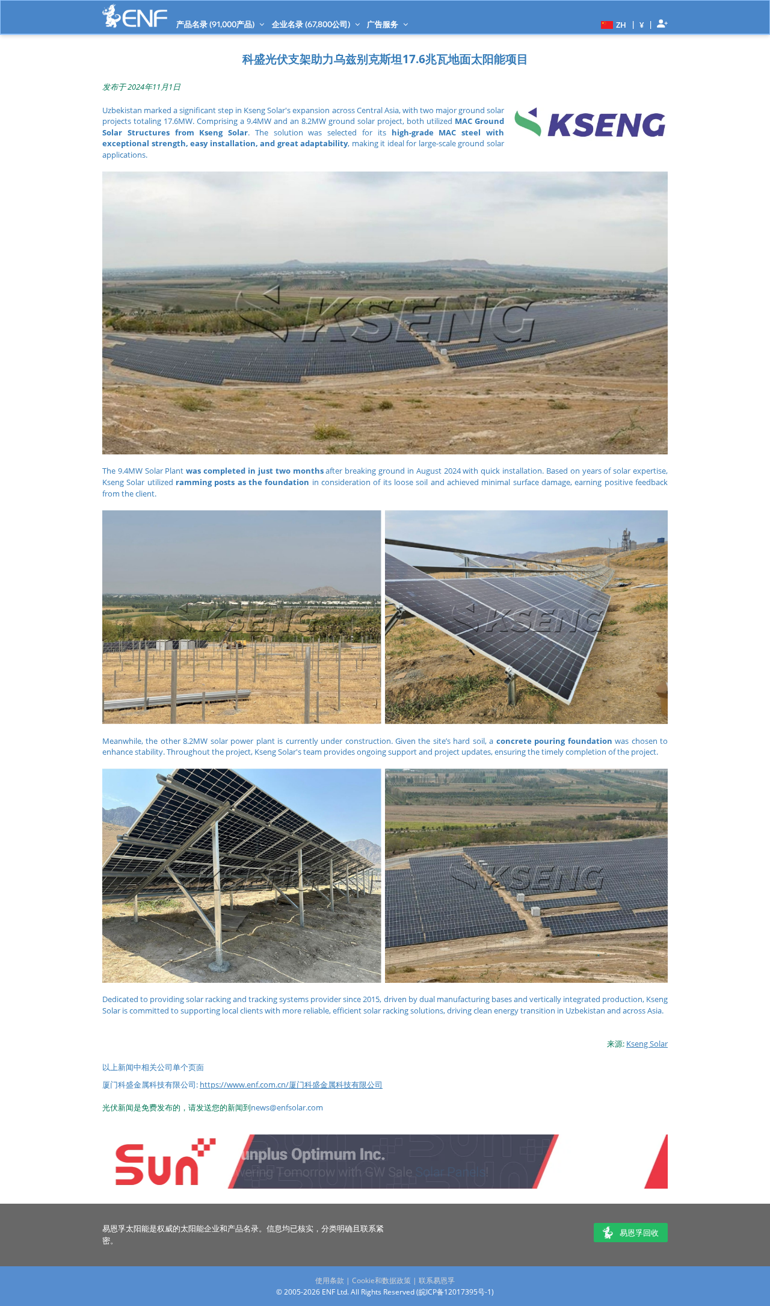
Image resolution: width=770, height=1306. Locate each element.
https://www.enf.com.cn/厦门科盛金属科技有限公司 (291, 1084)
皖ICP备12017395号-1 (455, 1292)
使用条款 (329, 1280)
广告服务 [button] (383, 24)
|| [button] (642, 24)
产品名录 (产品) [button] (216, 24)
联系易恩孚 (437, 1280)
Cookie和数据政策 (381, 1280)
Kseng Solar (647, 1043)
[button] (612, 24)
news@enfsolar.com (287, 1107)
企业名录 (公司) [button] (312, 24)
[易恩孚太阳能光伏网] (134, 16)
